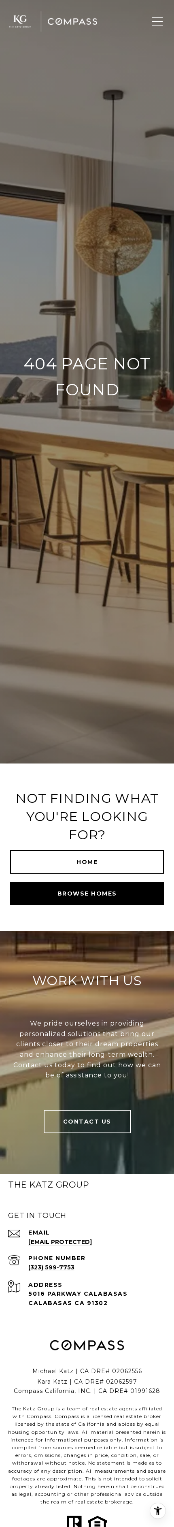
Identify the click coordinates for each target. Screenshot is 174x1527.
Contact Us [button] (87, 1121)
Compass (67, 1416)
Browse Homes (87, 893)
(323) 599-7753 (51, 1267)
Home (87, 862)
